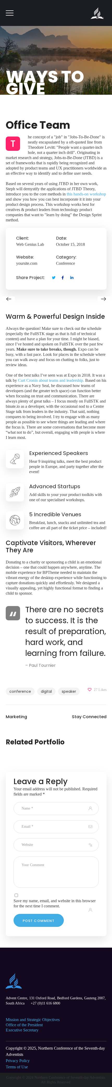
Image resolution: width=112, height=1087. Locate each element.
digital (46, 691)
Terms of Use (17, 1067)
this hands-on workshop (86, 194)
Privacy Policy (18, 1060)
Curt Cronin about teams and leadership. (51, 380)
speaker (69, 691)
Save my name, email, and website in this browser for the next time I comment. (55, 903)
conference (20, 691)
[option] (56, 299)
